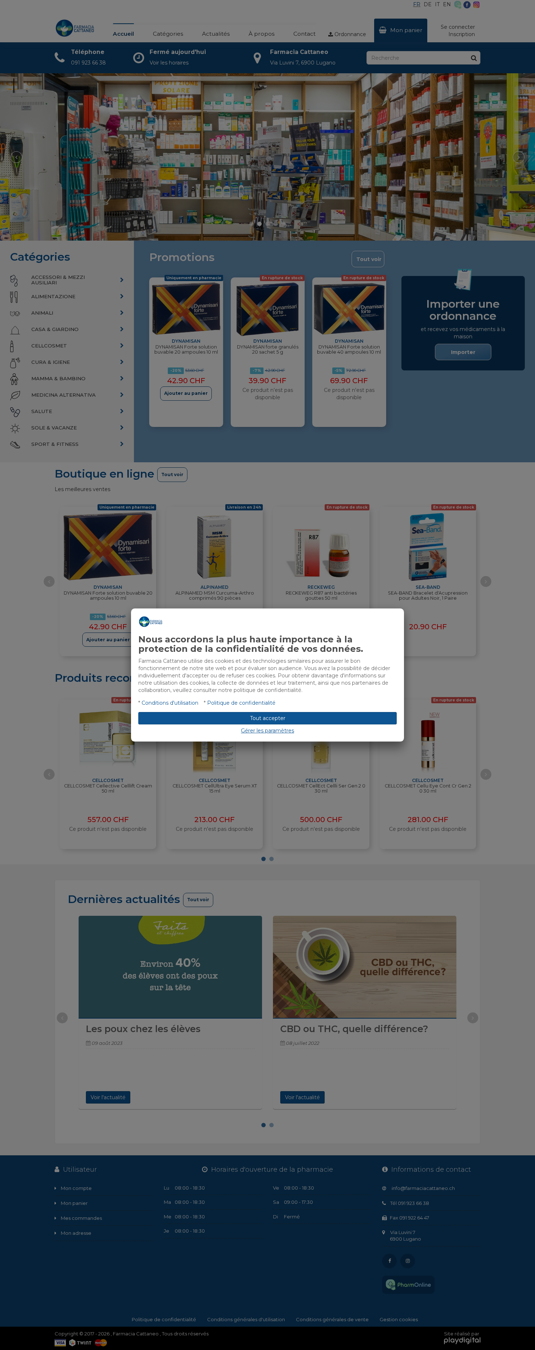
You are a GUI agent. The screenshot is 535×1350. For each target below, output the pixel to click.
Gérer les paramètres (267, 730)
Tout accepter (267, 718)
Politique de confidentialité (241, 703)
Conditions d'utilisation (170, 703)
